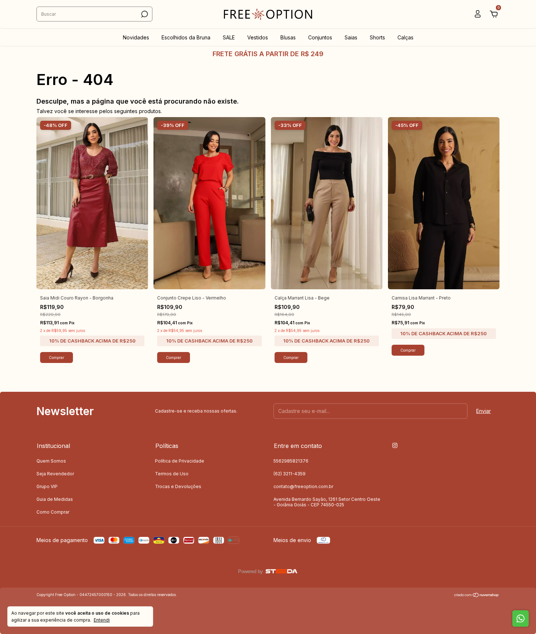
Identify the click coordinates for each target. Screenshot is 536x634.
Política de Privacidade (179, 461)
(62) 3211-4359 (289, 473)
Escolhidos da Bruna (186, 37)
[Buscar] (144, 14)
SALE (229, 37)
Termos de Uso (172, 473)
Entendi (102, 620)
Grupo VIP (47, 486)
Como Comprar (52, 512)
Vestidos (257, 37)
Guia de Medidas (54, 499)
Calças (405, 37)
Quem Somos (51, 461)
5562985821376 (290, 461)
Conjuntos (320, 37)
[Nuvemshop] (477, 595)
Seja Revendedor (55, 473)
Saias (351, 37)
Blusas (288, 37)
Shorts (377, 37)
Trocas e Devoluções (178, 486)
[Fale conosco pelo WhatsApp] (520, 618)
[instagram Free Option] (395, 445)
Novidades (136, 37)
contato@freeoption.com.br (303, 486)
